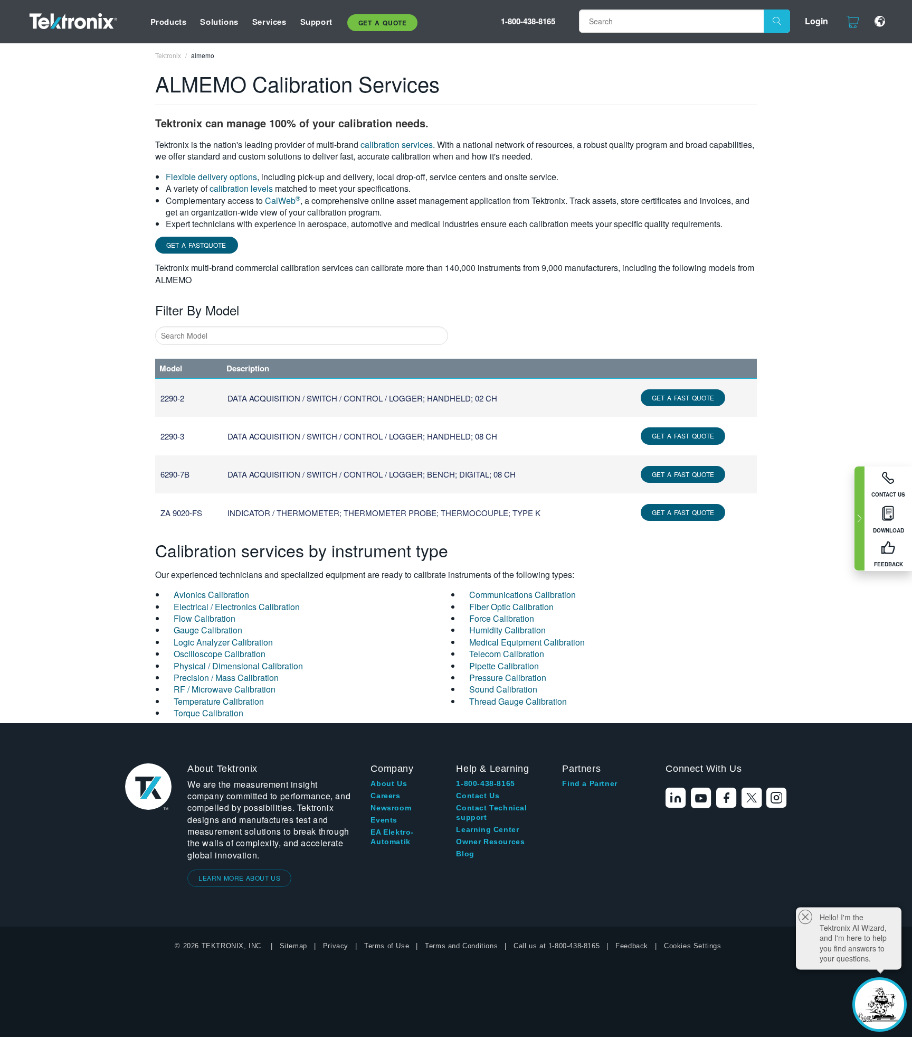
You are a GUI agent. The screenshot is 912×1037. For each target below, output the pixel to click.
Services (269, 21)
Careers (385, 795)
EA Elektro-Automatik (392, 837)
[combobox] (301, 335)
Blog (465, 853)
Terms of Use (386, 946)
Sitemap (293, 946)
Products (168, 21)
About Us (388, 783)
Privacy (335, 946)
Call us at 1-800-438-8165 (557, 946)
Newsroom (390, 808)
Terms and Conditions (461, 946)
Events (383, 820)
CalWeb (282, 200)
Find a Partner (589, 783)
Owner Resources (490, 841)
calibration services (396, 144)
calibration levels (241, 188)
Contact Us (477, 795)
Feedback (631, 946)
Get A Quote (382, 22)
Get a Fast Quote (683, 397)
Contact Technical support (491, 812)
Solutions (219, 21)
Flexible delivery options (211, 177)
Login (816, 21)
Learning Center (487, 829)
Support (316, 21)
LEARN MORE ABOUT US (239, 877)
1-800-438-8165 (528, 21)
